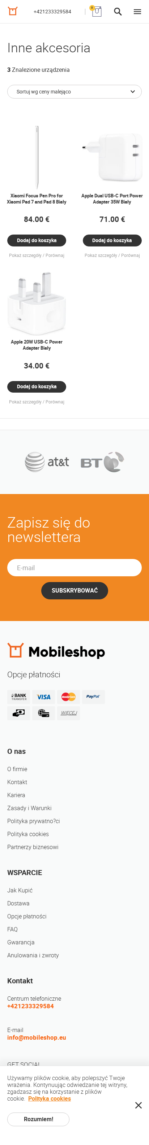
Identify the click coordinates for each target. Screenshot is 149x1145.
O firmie (17, 769)
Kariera (16, 795)
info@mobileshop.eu (36, 1037)
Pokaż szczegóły (25, 255)
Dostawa (18, 903)
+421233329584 (52, 11)
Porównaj (55, 255)
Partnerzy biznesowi (33, 847)
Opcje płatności (27, 916)
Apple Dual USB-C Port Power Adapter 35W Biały (112, 199)
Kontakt (17, 782)
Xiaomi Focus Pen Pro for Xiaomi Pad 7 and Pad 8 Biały (37, 199)
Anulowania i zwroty (33, 955)
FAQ (12, 929)
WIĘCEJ (69, 713)
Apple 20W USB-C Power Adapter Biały (37, 345)
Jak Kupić (20, 890)
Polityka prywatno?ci (33, 821)
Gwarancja (21, 942)
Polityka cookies (28, 834)
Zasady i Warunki (29, 808)
